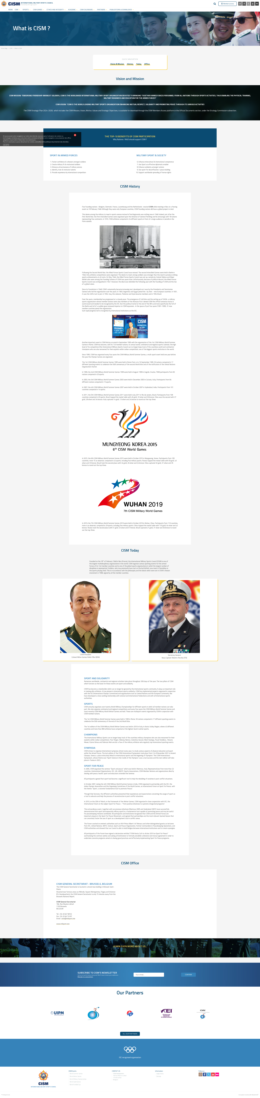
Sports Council (46, 3)
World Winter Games (75, 1076)
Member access (228, 3)
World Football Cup (75, 1084)
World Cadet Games (75, 1082)
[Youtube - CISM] (253, 4)
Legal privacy (160, 1074)
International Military (30, 3)
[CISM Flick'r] (257, 4)
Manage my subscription (85, 977)
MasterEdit (255, 1095)
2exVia (247, 1095)
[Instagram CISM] (240, 4)
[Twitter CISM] (248, 4)
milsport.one (6, 1095)
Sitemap (158, 1076)
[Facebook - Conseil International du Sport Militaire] (244, 4)
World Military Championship (78, 1079)
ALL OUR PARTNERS (130, 1034)
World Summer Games (76, 1074)
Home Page (4, 48)
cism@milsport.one (68, 918)
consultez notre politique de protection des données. (52, 142)
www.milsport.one (62, 923)
